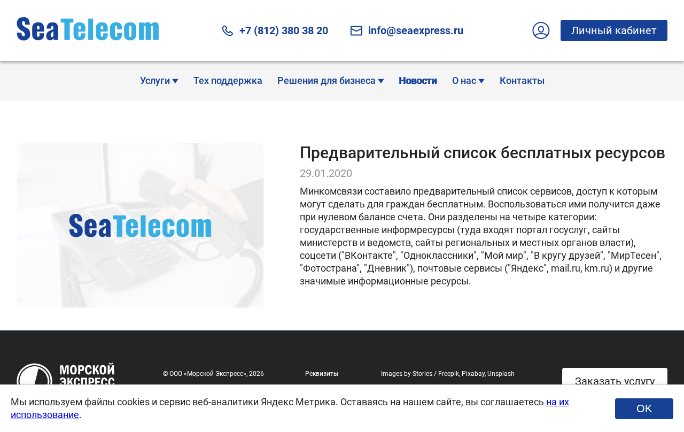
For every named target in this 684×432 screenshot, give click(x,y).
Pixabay (473, 373)
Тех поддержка (227, 80)
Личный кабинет (614, 30)
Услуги (156, 80)
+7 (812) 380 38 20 (283, 30)
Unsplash (501, 373)
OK (644, 408)
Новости (418, 80)
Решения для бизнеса (327, 80)
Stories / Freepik (436, 373)
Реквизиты (321, 373)
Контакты (522, 80)
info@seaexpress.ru (415, 30)
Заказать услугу (615, 381)
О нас (465, 80)
